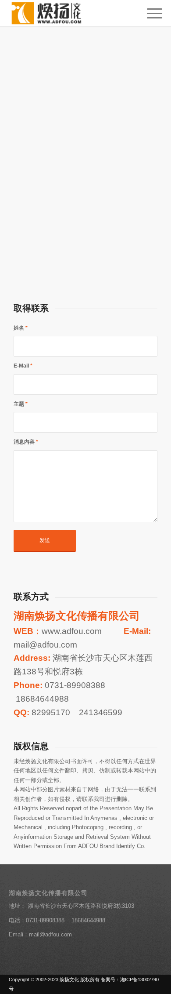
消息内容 (26, 442)
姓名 (21, 328)
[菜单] (150, 13)
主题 (21, 404)
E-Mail (23, 366)
